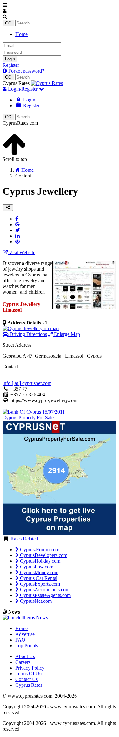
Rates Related (24, 538)
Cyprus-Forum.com (39, 549)
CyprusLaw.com (36, 566)
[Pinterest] (17, 241)
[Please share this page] (8, 207)
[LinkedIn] (17, 236)
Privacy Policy (29, 668)
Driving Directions (27, 334)
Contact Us (26, 679)
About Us (25, 656)
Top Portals (26, 645)
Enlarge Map (66, 334)
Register (11, 65)
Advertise (25, 634)
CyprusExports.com (39, 584)
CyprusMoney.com (38, 572)
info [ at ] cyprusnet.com (27, 383)
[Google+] (17, 224)
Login (10, 59)
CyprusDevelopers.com (43, 555)
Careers (22, 662)
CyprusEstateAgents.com (45, 595)
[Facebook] (16, 218)
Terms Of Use (29, 673)
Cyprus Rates (28, 685)
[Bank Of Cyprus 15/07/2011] (34, 411)
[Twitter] (17, 230)
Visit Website (21, 252)
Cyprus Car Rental (38, 578)
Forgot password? (25, 70)
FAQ (20, 640)
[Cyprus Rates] (47, 83)
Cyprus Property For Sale (28, 417)
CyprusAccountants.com (44, 589)
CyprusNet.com (35, 601)
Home (21, 34)
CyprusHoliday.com (39, 561)
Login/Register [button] (23, 89)
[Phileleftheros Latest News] (25, 617)
